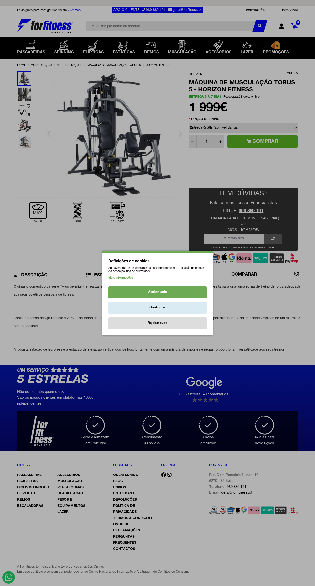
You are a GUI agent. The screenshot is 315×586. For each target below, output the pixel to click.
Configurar (157, 307)
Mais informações (120, 277)
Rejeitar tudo (157, 323)
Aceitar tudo (157, 292)
